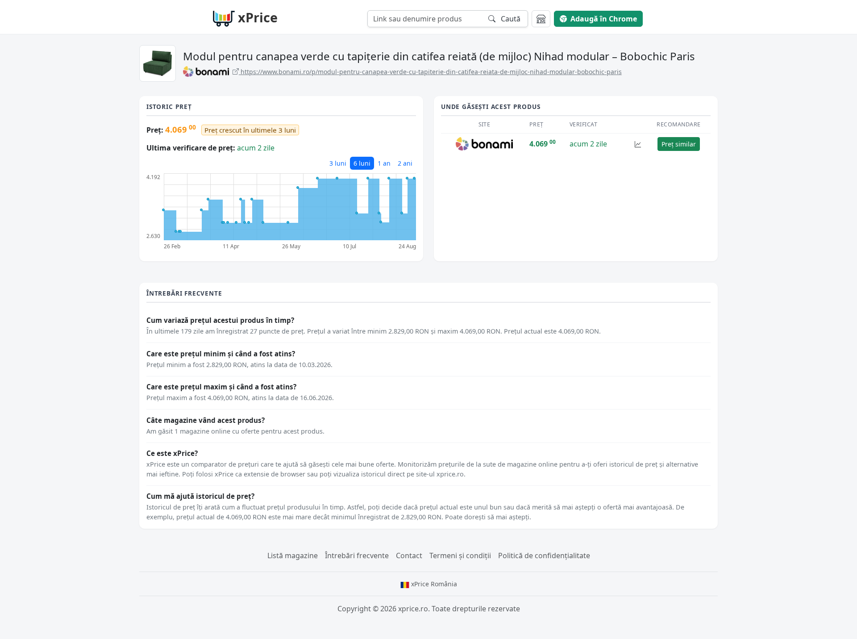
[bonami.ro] (484, 143)
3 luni (337, 163)
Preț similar (678, 144)
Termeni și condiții (460, 555)
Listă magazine (292, 555)
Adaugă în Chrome (603, 19)
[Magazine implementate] (541, 18)
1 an (384, 163)
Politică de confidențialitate (544, 555)
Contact (409, 555)
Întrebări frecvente (357, 555)
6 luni (362, 163)
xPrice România (433, 584)
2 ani (405, 163)
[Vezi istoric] (638, 144)
